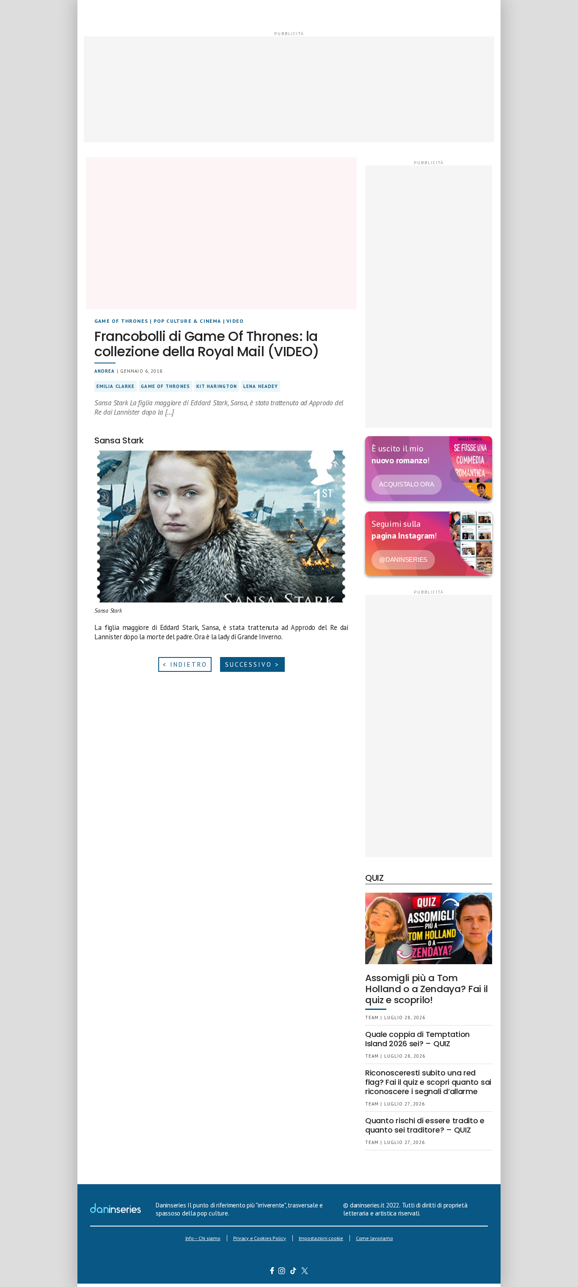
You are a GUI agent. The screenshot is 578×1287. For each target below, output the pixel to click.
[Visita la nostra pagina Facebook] (272, 1271)
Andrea (104, 371)
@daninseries (403, 559)
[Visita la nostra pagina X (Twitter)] (304, 1271)
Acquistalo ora (406, 484)
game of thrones (165, 386)
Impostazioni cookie (321, 1238)
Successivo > (252, 664)
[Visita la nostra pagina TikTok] (293, 1271)
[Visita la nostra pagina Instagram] (282, 1271)
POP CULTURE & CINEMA (187, 321)
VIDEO (235, 321)
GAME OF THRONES (121, 321)
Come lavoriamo (374, 1238)
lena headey (260, 386)
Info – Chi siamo (202, 1238)
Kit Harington (216, 386)
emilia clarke (115, 386)
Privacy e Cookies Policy (259, 1238)
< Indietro (184, 664)
